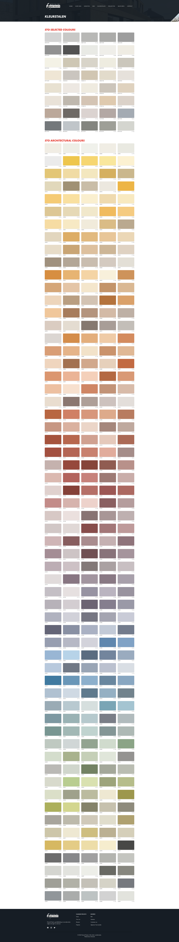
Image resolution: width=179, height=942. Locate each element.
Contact (130, 6)
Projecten (111, 6)
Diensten (87, 6)
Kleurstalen (101, 6)
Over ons (78, 6)
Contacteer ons (94, 922)
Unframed (92, 936)
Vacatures (121, 6)
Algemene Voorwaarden (96, 925)
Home (71, 6)
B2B (94, 6)
